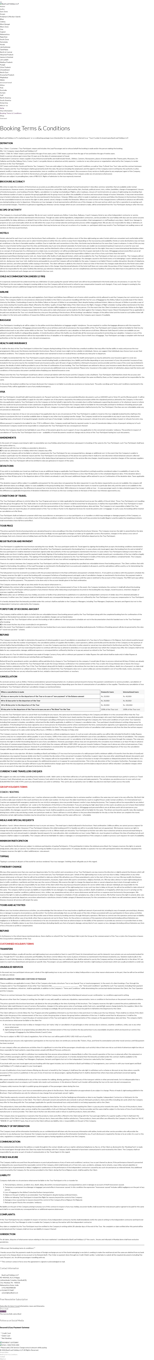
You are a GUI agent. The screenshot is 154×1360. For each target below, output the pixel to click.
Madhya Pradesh (6, 62)
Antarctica (4, 103)
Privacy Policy (4, 1352)
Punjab (2, 65)
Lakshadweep (5, 47)
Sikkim (2, 80)
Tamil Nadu (4, 49)
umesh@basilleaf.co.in (10, 1293)
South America (5, 100)
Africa (2, 85)
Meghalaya (4, 77)
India (2, 9)
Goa (1, 29)
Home (2, 6)
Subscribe (3, 1311)
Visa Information (6, 111)
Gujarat (3, 32)
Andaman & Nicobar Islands (10, 17)
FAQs (2, 116)
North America (5, 98)
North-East (4, 72)
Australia (3, 90)
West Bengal (5, 24)
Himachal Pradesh (6, 55)
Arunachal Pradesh (7, 75)
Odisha (2, 22)
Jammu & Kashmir (6, 57)
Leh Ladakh (4, 60)
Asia (1, 88)
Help (2, 108)
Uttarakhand (5, 70)
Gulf (1, 95)
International (6, 82)
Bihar (2, 19)
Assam (2, 14)
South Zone (4, 39)
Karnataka (4, 42)
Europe (2, 93)
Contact (3, 118)
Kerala (2, 44)
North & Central (6, 52)
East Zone (4, 11)
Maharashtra (5, 34)
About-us (4, 105)
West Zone (4, 27)
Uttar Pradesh (5, 67)
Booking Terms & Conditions (11, 113)
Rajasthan (3, 37)
